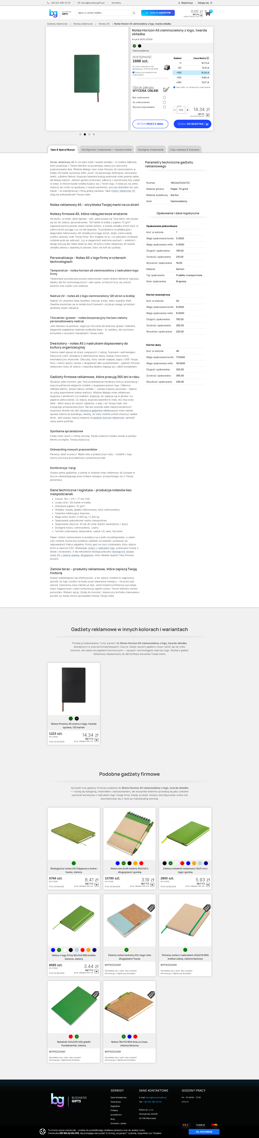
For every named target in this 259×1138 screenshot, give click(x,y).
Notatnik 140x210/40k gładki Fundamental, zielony (74, 1043)
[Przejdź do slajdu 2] (85, 134)
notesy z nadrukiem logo (101, 548)
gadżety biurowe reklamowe (108, 417)
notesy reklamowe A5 (123, 190)
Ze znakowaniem (141, 102)
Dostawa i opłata (118, 1123)
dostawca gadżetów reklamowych (99, 410)
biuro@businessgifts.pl (92, 2)
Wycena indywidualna (143, 107)
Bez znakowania (140, 97)
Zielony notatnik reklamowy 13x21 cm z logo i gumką (185, 870)
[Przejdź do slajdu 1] (80, 134)
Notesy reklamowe (83, 23)
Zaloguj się (203, 2)
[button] (159, 13)
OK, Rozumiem (204, 1132)
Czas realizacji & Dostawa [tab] (184, 149)
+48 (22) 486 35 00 (60, 2)
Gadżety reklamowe (57, 23)
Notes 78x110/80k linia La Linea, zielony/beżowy (129, 1043)
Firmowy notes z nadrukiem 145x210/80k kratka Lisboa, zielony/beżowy (185, 956)
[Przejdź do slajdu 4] (94, 134)
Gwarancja (116, 1102)
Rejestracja (187, 2)
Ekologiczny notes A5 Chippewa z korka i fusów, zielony (74, 870)
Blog (113, 1119)
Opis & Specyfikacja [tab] (63, 149)
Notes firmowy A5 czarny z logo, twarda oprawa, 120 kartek (73, 725)
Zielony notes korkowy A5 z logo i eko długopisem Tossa (129, 956)
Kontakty (116, 2)
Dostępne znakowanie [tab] (151, 149)
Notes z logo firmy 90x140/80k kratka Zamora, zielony (73, 957)
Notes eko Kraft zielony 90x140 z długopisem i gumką (129, 870)
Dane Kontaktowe (118, 1097)
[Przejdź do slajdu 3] (89, 134)
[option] (70, 718)
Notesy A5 (104, 23)
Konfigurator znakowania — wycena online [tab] (106, 149)
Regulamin (115, 1106)
